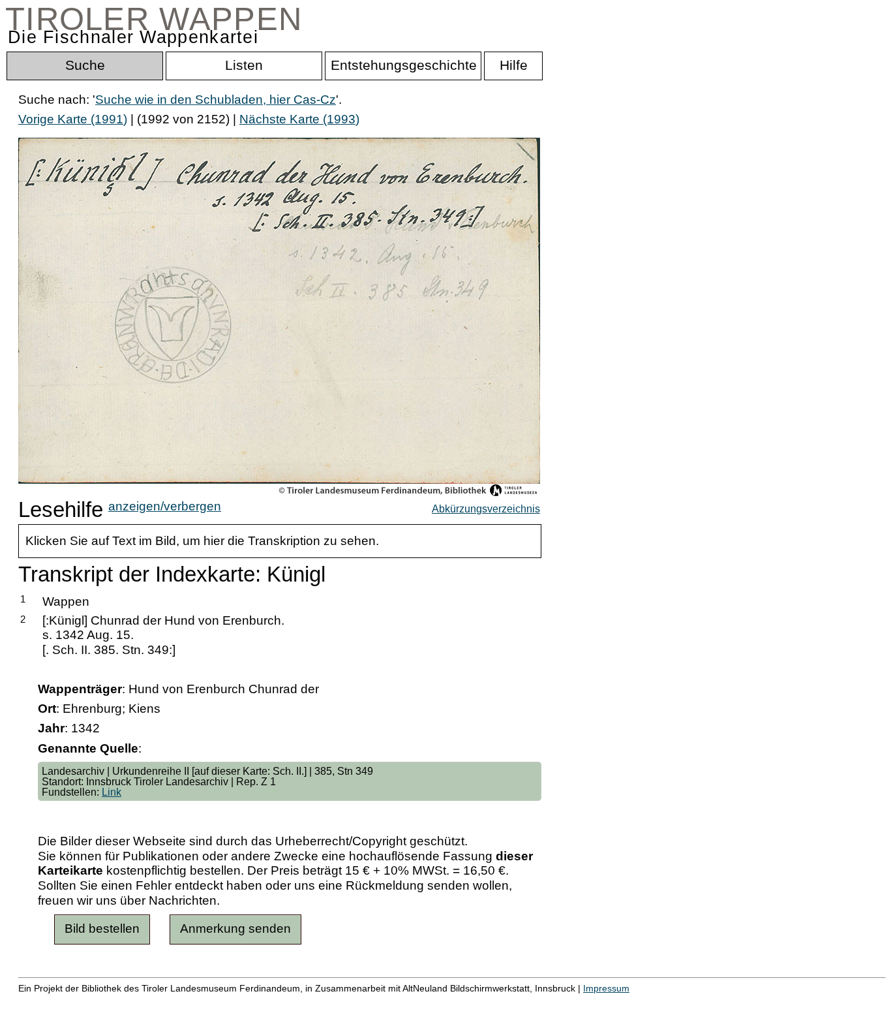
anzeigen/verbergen (164, 506)
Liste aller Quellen (458, 1002)
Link (111, 792)
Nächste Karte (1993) (299, 119)
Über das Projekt (565, 1002)
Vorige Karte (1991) (72, 119)
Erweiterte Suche (66, 1002)
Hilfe (634, 1002)
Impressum (606, 988)
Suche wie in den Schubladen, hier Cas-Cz (215, 99)
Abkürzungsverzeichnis (486, 508)
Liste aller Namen (350, 1002)
